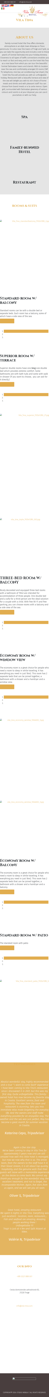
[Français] (9, 5)
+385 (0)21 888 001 (24, 1276)
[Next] (25, 1247)
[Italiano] (3, 8)
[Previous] (23, 1247)
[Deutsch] (12, 5)
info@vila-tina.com (25, 2)
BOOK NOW (7, 321)
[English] (3, 5)
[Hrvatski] (6, 5)
